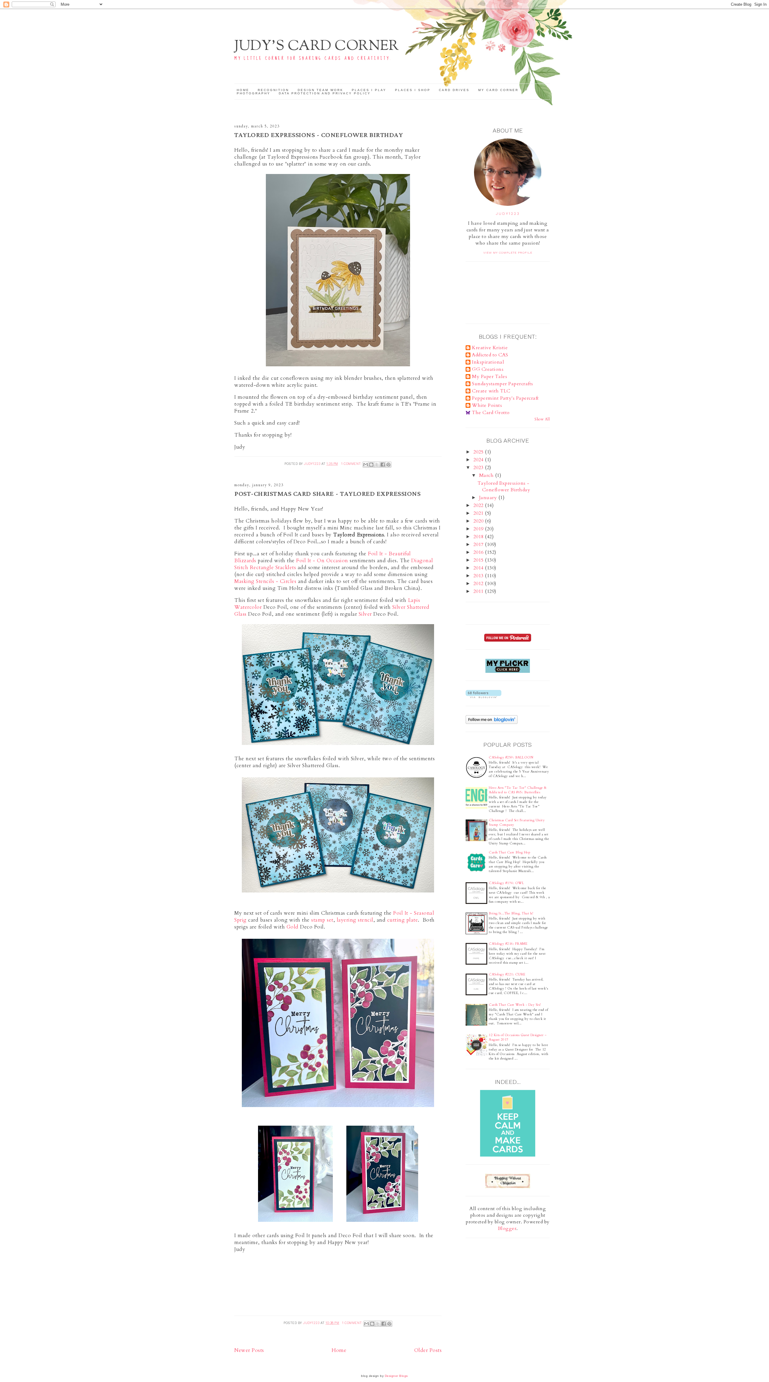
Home (243, 90)
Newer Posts (249, 1350)
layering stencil (355, 920)
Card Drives (454, 90)
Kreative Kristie (490, 347)
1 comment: (352, 464)
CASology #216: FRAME (508, 943)
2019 (479, 529)
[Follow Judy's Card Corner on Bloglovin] (483, 696)
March (487, 475)
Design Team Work (320, 90)
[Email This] (366, 465)
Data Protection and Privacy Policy (325, 93)
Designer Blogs (396, 1375)
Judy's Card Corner (316, 46)
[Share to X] (377, 465)
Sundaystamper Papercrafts (502, 383)
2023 (479, 467)
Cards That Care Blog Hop (509, 852)
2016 (479, 552)
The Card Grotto (491, 412)
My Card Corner (498, 90)
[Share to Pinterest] (388, 465)
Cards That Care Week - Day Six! (515, 1004)
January (488, 497)
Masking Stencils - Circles (265, 581)
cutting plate (402, 920)
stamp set (322, 920)
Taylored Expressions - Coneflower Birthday (318, 135)
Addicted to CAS (490, 355)
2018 (479, 536)
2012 (479, 583)
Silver (365, 614)
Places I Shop (412, 90)
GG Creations (487, 369)
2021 (479, 513)
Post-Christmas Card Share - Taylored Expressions (327, 493)
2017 (479, 544)
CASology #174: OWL (506, 883)
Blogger (507, 1228)
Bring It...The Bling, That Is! (511, 913)
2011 (479, 591)
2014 (479, 568)
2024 (479, 459)
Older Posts (428, 1350)
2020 (479, 521)
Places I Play (369, 90)
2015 (479, 560)
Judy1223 (508, 214)
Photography (253, 93)
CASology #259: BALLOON (511, 757)
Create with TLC (491, 391)
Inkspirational (488, 362)
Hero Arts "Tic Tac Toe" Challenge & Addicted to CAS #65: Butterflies (518, 790)
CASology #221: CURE (507, 974)
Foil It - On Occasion (322, 560)
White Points (487, 405)
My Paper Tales (489, 376)
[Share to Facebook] (383, 465)
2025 (479, 452)
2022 (479, 505)
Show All (542, 419)
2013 (479, 575)
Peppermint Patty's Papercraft (505, 398)
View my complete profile (507, 252)
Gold (293, 926)
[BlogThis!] (371, 465)
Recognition (273, 90)
